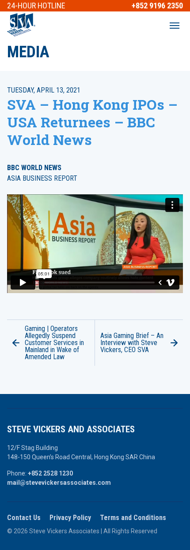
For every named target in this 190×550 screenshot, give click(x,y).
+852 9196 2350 (157, 6)
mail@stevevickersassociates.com (59, 482)
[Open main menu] (174, 25)
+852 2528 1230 (50, 473)
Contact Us (24, 517)
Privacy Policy (70, 517)
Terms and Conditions (133, 517)
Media (28, 52)
